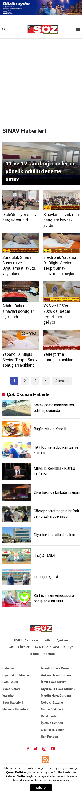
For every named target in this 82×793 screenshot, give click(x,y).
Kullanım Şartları (55, 640)
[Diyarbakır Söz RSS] (45, 759)
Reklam (49, 654)
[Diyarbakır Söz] (42, 30)
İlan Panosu (49, 736)
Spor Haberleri (12, 702)
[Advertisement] (41, 82)
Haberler (8, 668)
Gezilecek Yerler (52, 730)
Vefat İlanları (50, 716)
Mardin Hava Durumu (56, 695)
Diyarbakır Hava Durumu (58, 689)
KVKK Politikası (26, 640)
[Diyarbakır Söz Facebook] (28, 748)
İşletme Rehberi (52, 723)
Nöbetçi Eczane (52, 702)
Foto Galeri (10, 682)
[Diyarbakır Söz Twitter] (36, 748)
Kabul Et (41, 787)
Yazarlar (8, 695)
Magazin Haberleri (15, 709)
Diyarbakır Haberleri (16, 675)
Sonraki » (62, 381)
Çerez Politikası (47, 647)
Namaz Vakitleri (52, 709)
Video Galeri (11, 689)
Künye (68, 647)
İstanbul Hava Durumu (56, 668)
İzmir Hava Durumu (54, 682)
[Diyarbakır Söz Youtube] (53, 748)
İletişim (33, 654)
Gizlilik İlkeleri (19, 647)
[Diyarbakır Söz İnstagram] (44, 748)
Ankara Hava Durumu (56, 675)
